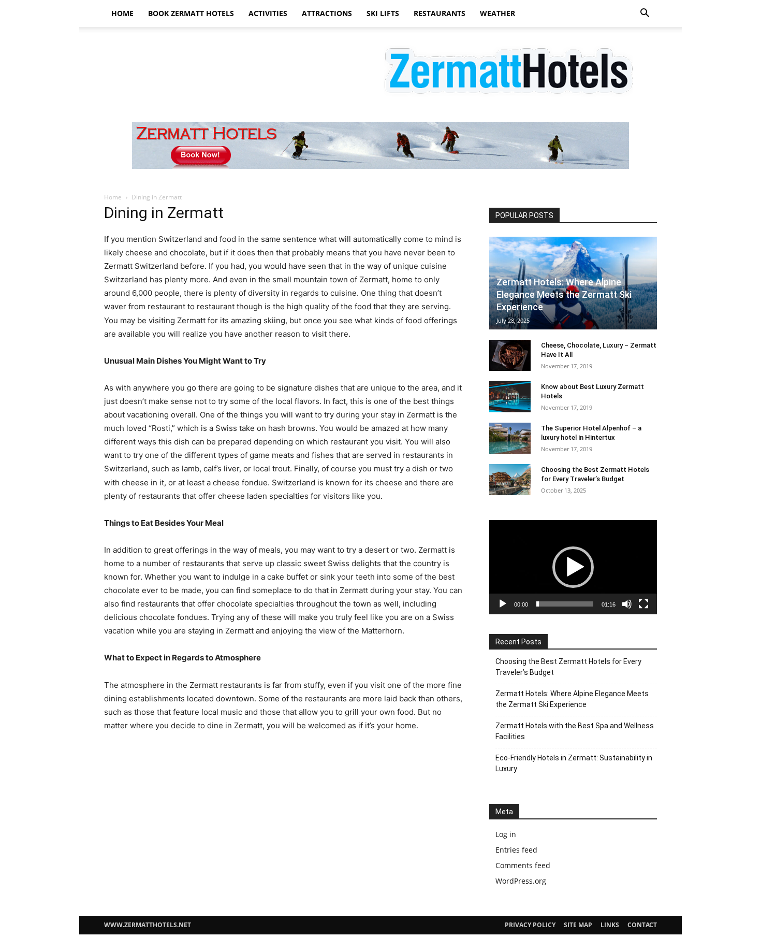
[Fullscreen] (643, 604)
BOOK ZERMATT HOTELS (191, 13)
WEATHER (497, 13)
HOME (122, 13)
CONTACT (642, 924)
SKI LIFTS (383, 13)
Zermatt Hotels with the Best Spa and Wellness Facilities (574, 731)
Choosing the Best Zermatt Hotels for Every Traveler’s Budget (568, 666)
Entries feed (516, 850)
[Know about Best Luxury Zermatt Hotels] (510, 396)
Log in (505, 834)
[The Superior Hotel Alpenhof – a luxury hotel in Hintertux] (510, 438)
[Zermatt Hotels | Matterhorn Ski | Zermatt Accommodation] (380, 68)
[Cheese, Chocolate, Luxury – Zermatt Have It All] (510, 355)
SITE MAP (578, 924)
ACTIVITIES (267, 13)
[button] (644, 14)
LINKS (610, 924)
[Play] (502, 604)
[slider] (564, 604)
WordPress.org (520, 881)
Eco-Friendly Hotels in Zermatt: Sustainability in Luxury (573, 763)
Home (113, 197)
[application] (573, 567)
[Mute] (627, 604)
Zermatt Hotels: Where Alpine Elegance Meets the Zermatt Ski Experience (564, 294)
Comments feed (522, 865)
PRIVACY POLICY (530, 924)
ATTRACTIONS (327, 13)
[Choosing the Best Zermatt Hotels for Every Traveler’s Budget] (510, 479)
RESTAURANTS (439, 13)
